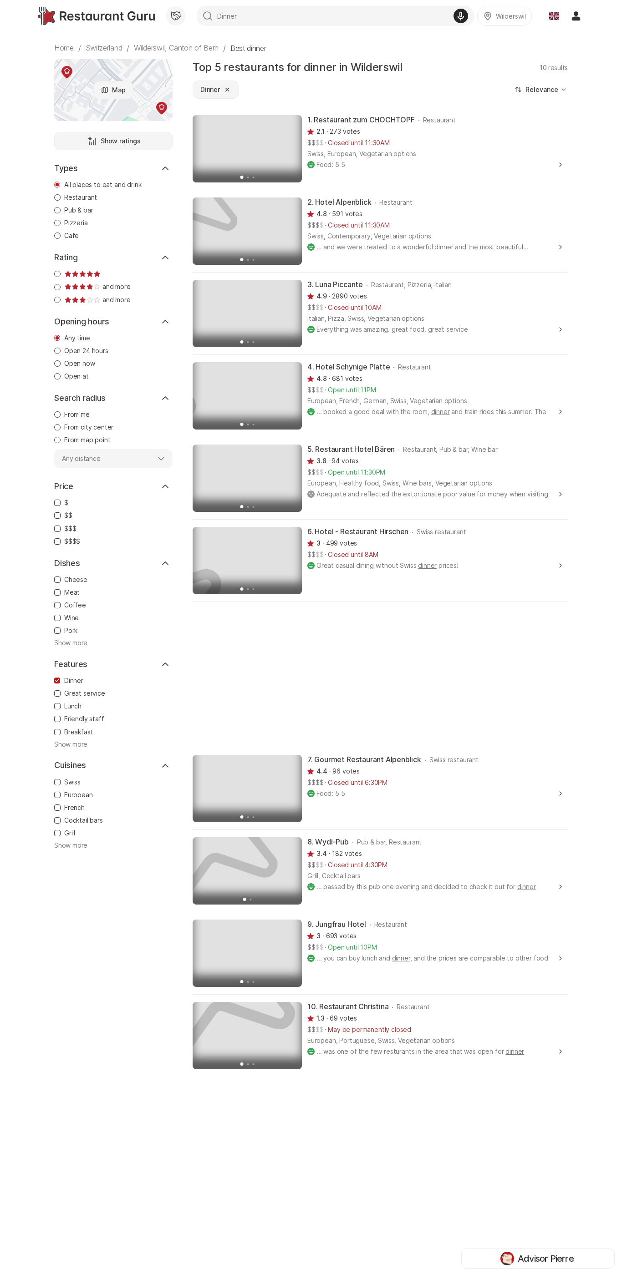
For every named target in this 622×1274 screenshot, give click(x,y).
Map (119, 90)
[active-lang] (554, 16)
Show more (70, 643)
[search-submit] (207, 15)
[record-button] (461, 16)
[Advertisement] (380, 677)
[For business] (176, 16)
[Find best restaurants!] (96, 16)
